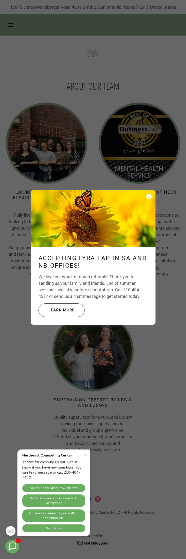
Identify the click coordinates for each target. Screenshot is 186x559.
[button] (12, 547)
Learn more (61, 310)
